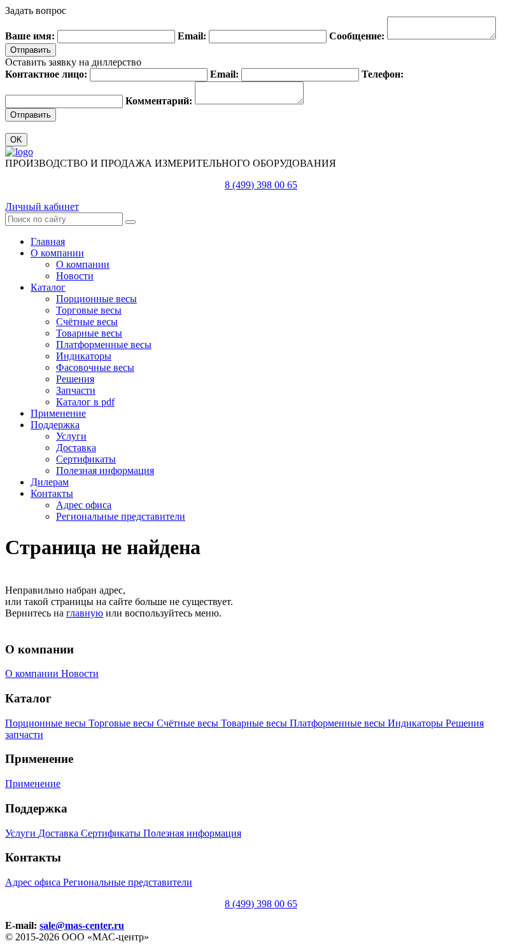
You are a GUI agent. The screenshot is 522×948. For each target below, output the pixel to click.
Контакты (52, 493)
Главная (48, 241)
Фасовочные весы (95, 367)
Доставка (76, 447)
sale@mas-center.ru (81, 925)
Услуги (71, 436)
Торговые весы (89, 310)
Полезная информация (105, 470)
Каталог (48, 287)
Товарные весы (89, 333)
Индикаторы (83, 356)
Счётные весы (87, 321)
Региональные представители (120, 516)
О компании (57, 252)
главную (84, 613)
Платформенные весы (104, 344)
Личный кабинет (42, 206)
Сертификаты (86, 459)
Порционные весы (96, 298)
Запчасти (75, 390)
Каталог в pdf (85, 401)
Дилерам (50, 482)
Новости (75, 275)
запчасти (24, 734)
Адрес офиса (83, 504)
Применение (58, 413)
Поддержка (55, 424)
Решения (75, 378)
